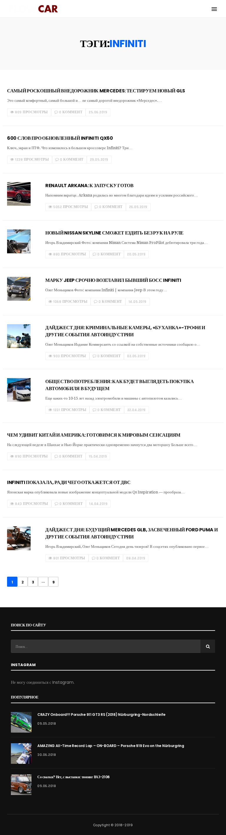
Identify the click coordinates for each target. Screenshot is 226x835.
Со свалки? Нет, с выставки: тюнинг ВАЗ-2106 (73, 776)
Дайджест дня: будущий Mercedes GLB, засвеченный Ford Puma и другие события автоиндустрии (131, 533)
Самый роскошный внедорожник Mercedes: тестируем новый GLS (96, 90)
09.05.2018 (46, 723)
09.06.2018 (46, 786)
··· (43, 582)
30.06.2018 (46, 755)
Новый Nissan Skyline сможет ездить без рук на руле (114, 232)
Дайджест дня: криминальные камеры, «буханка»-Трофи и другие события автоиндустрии (125, 331)
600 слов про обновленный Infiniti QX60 (60, 138)
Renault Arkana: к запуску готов (89, 185)
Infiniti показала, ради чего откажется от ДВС (69, 482)
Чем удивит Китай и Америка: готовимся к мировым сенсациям (93, 435)
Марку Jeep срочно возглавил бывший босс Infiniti (113, 280)
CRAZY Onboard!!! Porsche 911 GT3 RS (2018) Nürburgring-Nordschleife (101, 714)
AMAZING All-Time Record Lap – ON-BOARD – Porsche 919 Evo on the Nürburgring (110, 745)
